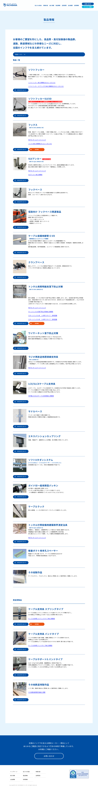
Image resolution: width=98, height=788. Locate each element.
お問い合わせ (88, 4)
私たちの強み (38, 5)
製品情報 (58, 5)
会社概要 (70, 5)
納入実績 (52, 5)
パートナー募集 (88, 7)
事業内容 (45, 5)
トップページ (13, 771)
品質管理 (64, 5)
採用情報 (76, 5)
